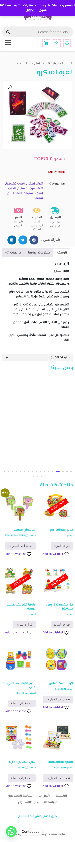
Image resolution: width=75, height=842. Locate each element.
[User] (57, 43)
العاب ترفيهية (15, 183)
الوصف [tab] (62, 252)
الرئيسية (67, 63)
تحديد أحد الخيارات (20, 546)
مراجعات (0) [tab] (13, 252)
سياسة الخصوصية (20, 795)
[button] (9, 87)
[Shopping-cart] (46, 43)
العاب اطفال (42, 63)
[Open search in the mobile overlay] (37, 31)
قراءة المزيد (62, 546)
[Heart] (67, 43)
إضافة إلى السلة (21, 703)
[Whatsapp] (11, 831)
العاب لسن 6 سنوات (25, 191)
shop (56, 63)
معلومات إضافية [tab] (39, 252)
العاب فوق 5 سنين (30, 188)
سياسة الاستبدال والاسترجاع (37, 802)
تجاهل (30, 10)
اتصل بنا (44, 795)
